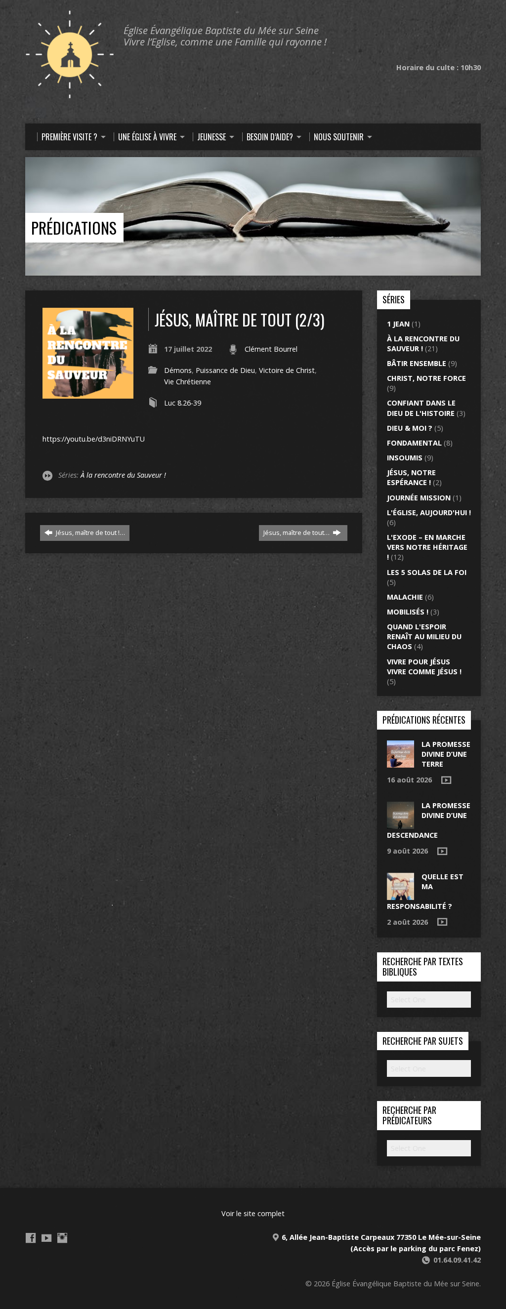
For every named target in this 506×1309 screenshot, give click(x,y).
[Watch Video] (446, 780)
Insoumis (404, 457)
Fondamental (414, 443)
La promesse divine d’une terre (446, 754)
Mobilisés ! (407, 611)
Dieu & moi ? (409, 428)
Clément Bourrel (271, 349)
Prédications (74, 227)
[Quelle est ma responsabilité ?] (400, 895)
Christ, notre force (426, 378)
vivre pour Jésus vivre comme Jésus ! (424, 666)
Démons (178, 370)
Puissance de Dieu (225, 370)
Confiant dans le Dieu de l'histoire (421, 407)
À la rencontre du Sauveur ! (123, 475)
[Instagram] (62, 1238)
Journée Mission (419, 497)
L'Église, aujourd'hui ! (429, 512)
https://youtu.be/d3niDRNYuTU (93, 439)
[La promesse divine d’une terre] (400, 762)
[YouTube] (46, 1238)
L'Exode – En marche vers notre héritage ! (427, 547)
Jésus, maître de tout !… (89, 532)
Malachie (405, 597)
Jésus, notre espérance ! (411, 477)
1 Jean (398, 323)
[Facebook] (31, 1238)
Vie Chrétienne (187, 381)
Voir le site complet (253, 1213)
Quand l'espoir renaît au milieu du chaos (424, 636)
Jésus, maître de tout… (297, 532)
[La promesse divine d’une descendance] (400, 823)
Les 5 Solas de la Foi (426, 572)
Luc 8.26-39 (182, 403)
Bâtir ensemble (416, 363)
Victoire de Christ (287, 370)
